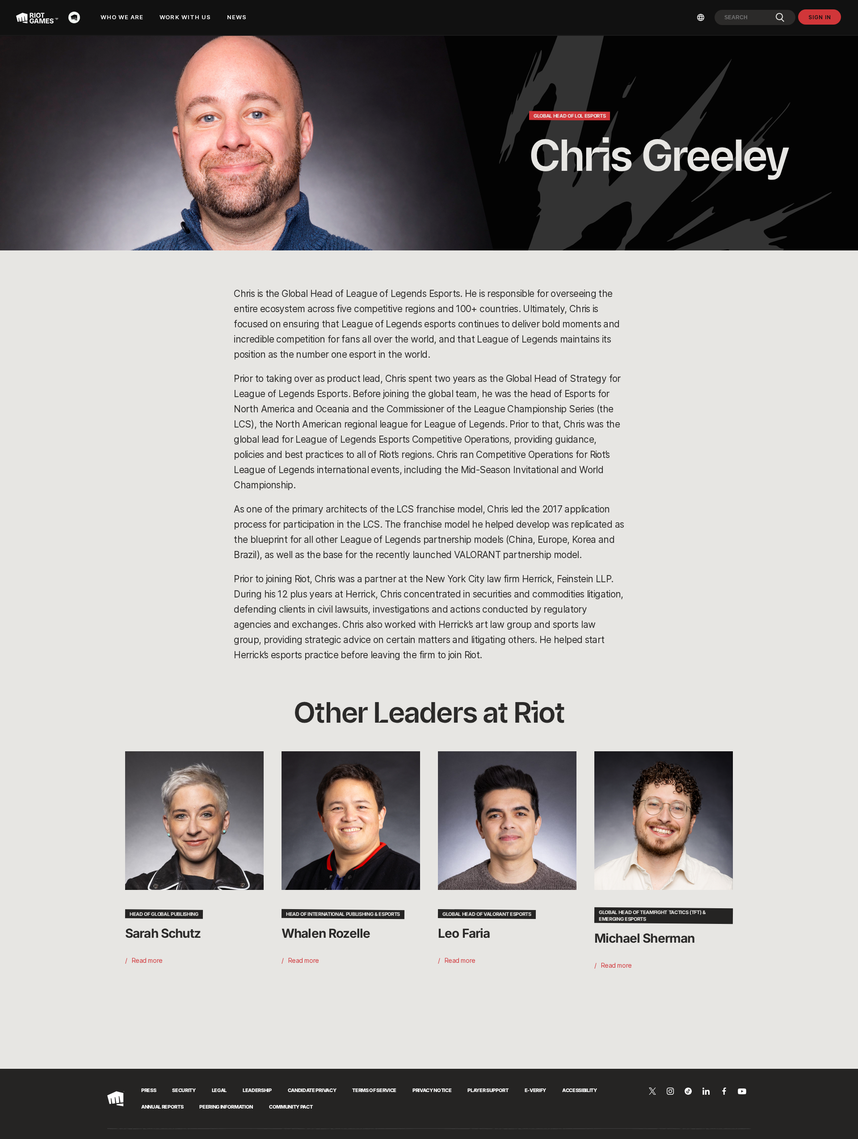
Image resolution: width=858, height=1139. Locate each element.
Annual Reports (162, 1107)
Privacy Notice (431, 1090)
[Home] (76, 17)
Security (183, 1090)
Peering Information (226, 1107)
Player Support (487, 1090)
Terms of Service (374, 1090)
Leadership (257, 1090)
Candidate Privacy (312, 1090)
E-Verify (535, 1090)
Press (148, 1090)
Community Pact (290, 1107)
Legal (219, 1090)
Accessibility (579, 1090)
